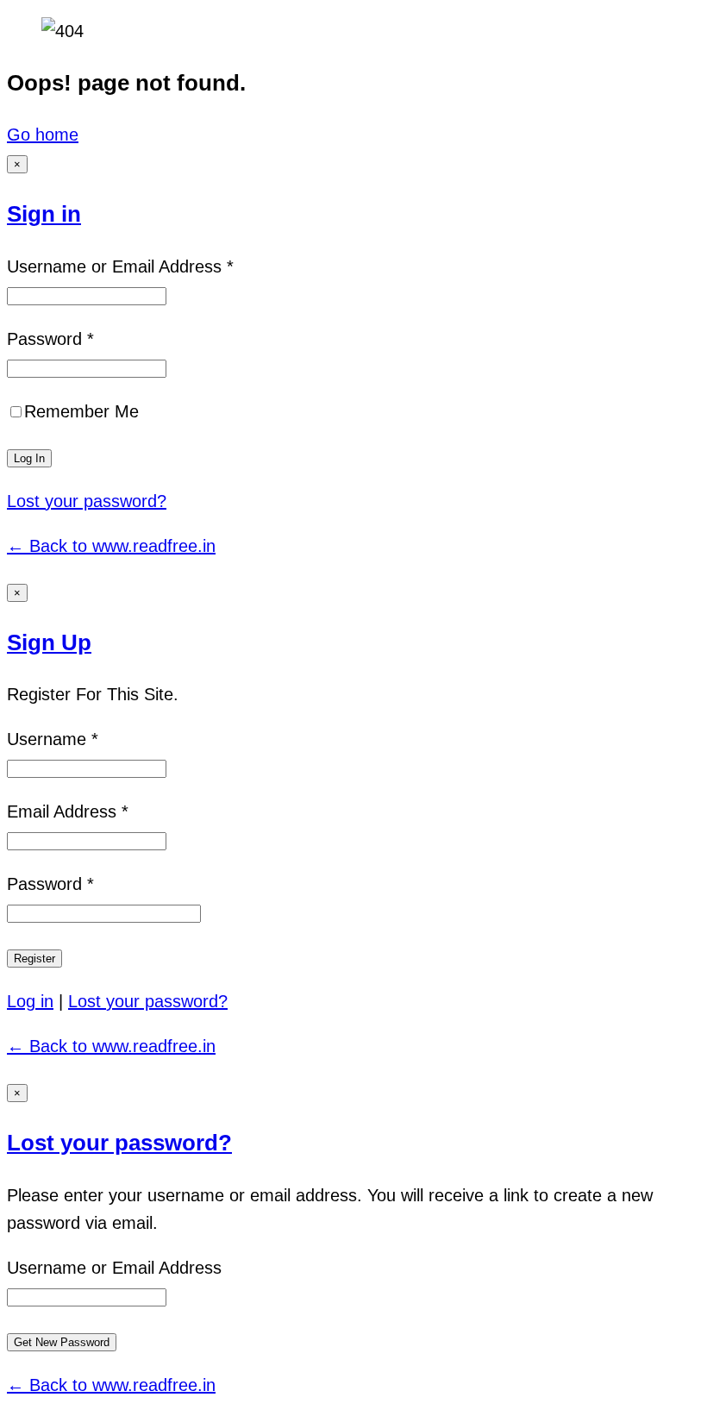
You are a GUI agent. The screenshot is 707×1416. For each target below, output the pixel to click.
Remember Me (81, 411)
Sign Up (49, 642)
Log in (30, 1001)
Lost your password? (86, 501)
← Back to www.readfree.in (111, 545)
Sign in (44, 214)
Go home (42, 134)
